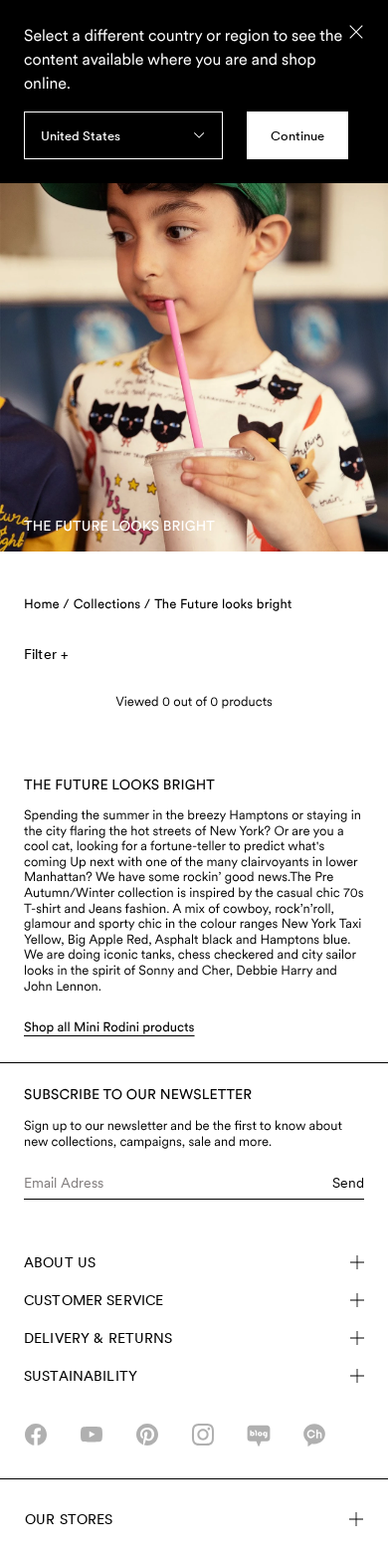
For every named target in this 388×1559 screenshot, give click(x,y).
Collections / (112, 604)
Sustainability (80, 1376)
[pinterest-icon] (147, 1435)
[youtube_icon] (91, 1435)
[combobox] (123, 135)
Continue (297, 135)
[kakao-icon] (314, 1435)
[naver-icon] (259, 1435)
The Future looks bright (222, 604)
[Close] (356, 32)
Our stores (68, 1519)
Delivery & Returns (98, 1338)
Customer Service (93, 1300)
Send (348, 1183)
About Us (60, 1262)
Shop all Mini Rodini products (109, 1027)
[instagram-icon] (203, 1435)
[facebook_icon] (36, 1435)
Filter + (46, 654)
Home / (47, 604)
